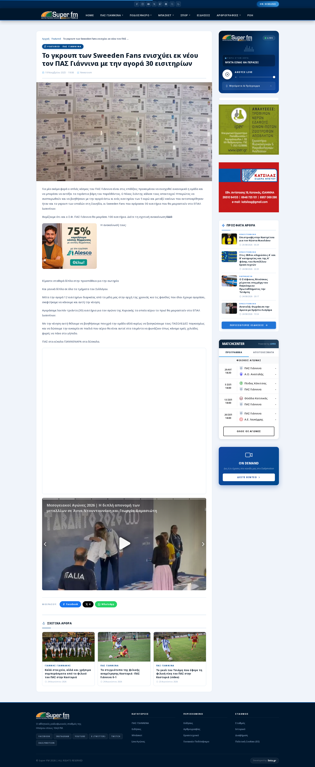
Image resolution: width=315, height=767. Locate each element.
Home (90, 15)
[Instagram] (142, 4)
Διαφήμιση (241, 735)
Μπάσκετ (137, 735)
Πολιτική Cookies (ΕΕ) (247, 741)
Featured (56, 38)
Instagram (62, 736)
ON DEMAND (268, 4)
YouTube (80, 736)
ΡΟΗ (250, 15)
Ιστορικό (240, 729)
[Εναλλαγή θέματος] (178, 4)
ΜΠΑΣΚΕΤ (165, 15)
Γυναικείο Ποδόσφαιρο (196, 741)
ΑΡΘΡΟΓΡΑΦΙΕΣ (227, 15)
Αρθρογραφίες (191, 729)
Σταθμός (240, 723)
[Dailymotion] (165, 4)
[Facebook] (136, 4)
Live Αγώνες (138, 741)
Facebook (72, 604)
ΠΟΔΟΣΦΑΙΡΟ (139, 15)
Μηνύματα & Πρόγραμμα (244, 85)
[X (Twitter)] (154, 4)
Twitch (115, 736)
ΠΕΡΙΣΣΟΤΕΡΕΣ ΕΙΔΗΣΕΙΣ (247, 325)
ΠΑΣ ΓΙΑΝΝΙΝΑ (110, 15)
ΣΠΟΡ (184, 15)
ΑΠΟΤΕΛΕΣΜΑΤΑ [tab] (263, 352)
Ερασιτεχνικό (191, 735)
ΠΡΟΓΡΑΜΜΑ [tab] (233, 352)
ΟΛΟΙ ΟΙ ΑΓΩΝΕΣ (249, 431)
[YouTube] (148, 4)
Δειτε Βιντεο (247, 477)
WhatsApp (108, 604)
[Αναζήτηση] (172, 4)
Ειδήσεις (136, 729)
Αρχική (45, 38)
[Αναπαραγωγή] (227, 74)
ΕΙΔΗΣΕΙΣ (203, 15)
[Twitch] (160, 4)
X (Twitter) (98, 736)
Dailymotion (46, 743)
